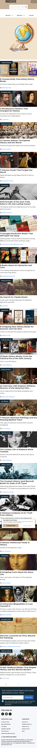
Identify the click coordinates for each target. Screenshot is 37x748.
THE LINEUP (4, 726)
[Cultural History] (18, 77)
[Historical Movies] (18, 383)
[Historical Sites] (18, 138)
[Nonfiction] (18, 231)
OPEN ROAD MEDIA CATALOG (8, 733)
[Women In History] (18, 447)
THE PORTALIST (5, 731)
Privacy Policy (26, 728)
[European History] (18, 106)
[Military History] (18, 479)
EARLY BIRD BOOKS (5, 724)
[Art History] (18, 199)
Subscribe (34, 1)
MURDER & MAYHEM (5, 728)
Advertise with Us (27, 724)
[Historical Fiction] (18, 295)
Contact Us (25, 722)
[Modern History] (18, 167)
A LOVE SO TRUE (5, 722)
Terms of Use (25, 726)
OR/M (23, 731)
